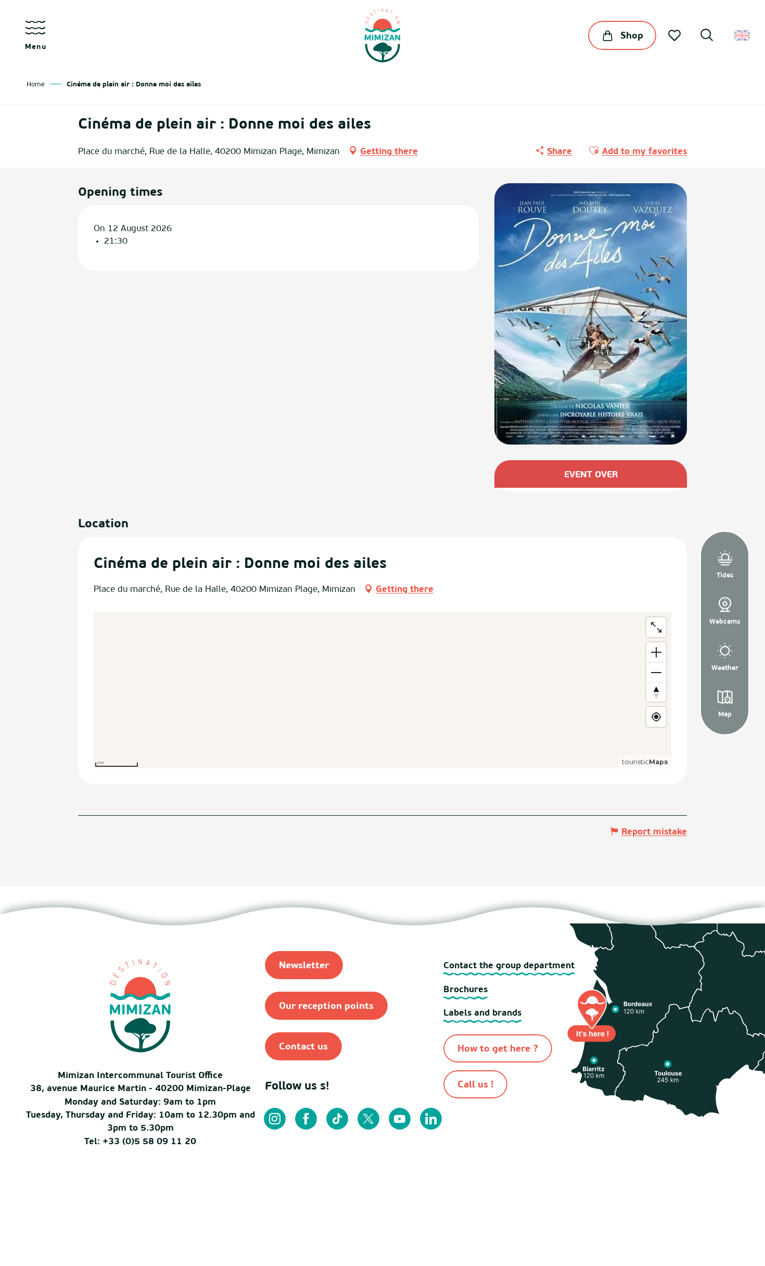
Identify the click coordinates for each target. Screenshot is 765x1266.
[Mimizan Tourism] (382, 35)
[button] (707, 36)
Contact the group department (509, 964)
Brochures (465, 988)
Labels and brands (482, 1012)
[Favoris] (675, 35)
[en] (743, 35)
